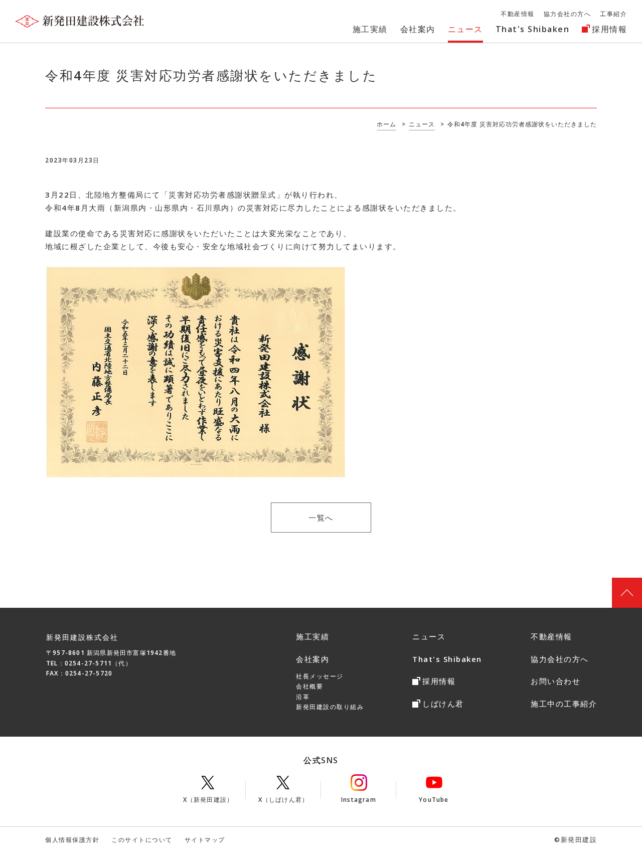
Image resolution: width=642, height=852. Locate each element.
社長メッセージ (320, 676)
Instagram (358, 799)
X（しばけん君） (283, 799)
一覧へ (321, 518)
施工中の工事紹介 (564, 704)
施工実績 (312, 636)
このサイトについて (142, 839)
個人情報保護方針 (72, 839)
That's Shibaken (447, 659)
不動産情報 (551, 636)
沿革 (302, 697)
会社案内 (312, 659)
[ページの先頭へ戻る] (627, 593)
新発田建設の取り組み (330, 707)
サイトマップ (205, 839)
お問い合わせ (555, 681)
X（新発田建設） (208, 799)
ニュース (428, 636)
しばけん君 (443, 704)
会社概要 (309, 686)
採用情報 (438, 681)
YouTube (433, 799)
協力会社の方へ (560, 659)
